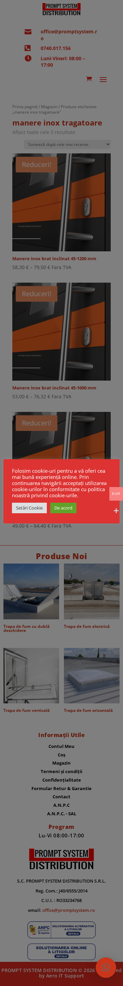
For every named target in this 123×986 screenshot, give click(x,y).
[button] (106, 967)
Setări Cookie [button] (29, 508)
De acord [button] (63, 508)
